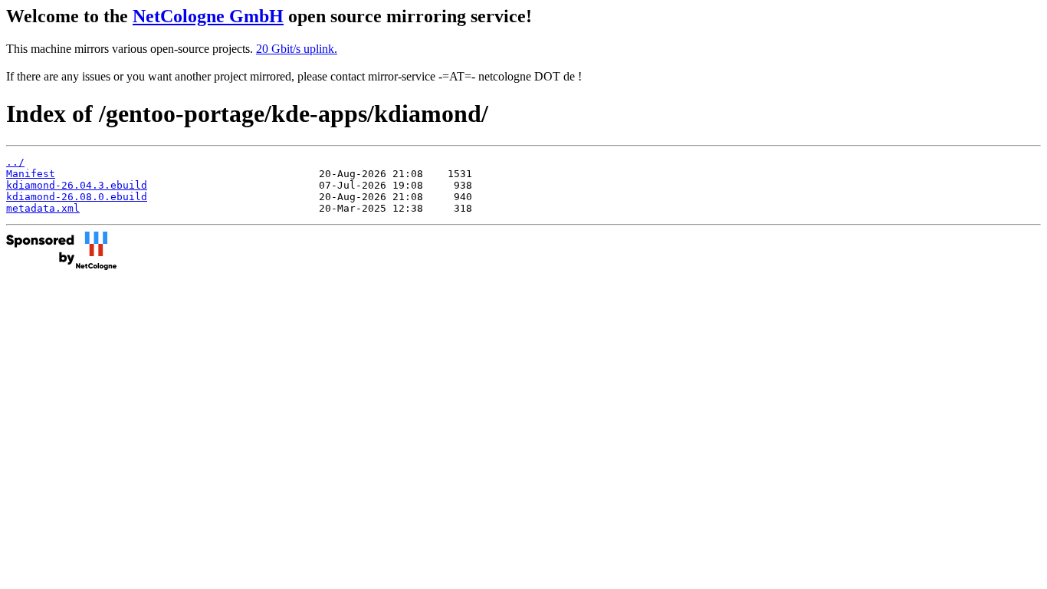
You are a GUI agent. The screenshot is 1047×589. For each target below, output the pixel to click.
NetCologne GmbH (208, 16)
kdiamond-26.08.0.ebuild (76, 196)
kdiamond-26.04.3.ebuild (76, 185)
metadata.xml (43, 208)
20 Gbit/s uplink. (296, 48)
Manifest (30, 173)
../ (15, 162)
